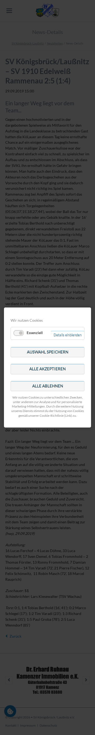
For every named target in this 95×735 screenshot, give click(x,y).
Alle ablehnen (47, 386)
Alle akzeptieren (47, 368)
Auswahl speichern (47, 352)
